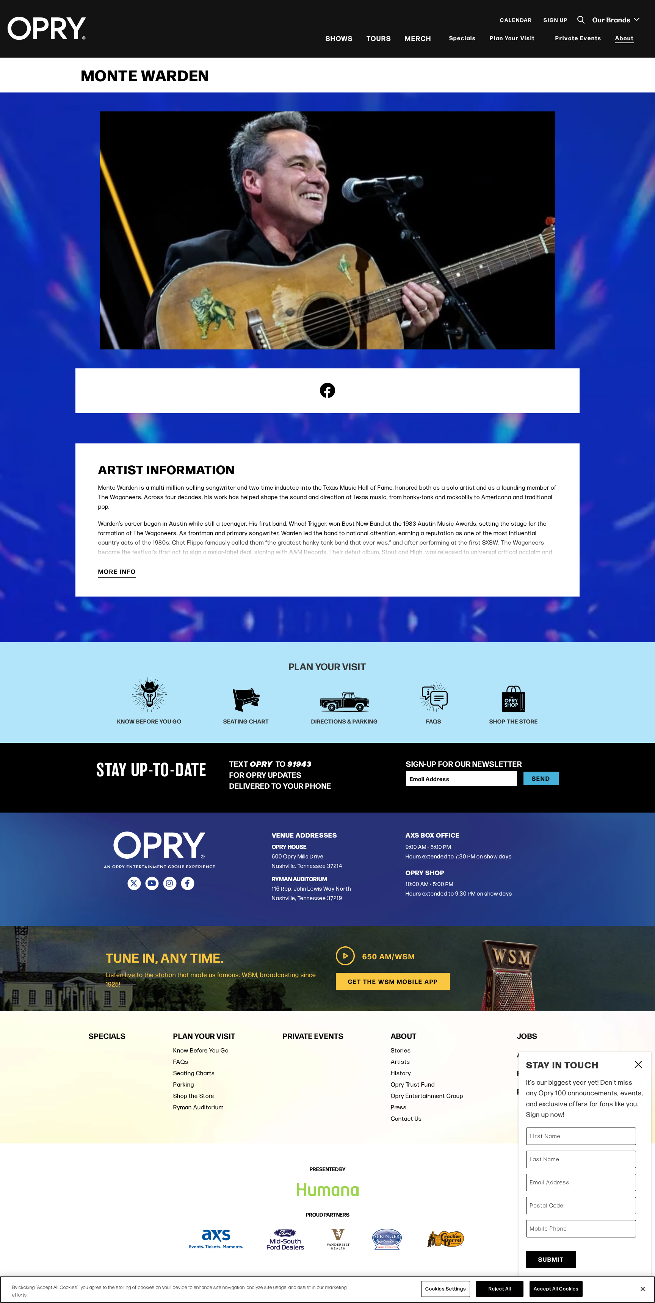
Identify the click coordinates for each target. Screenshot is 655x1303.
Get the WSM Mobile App (393, 981)
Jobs (527, 1035)
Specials (462, 38)
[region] (327, 1289)
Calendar (516, 19)
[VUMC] (338, 1239)
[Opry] (47, 28)
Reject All (500, 1289)
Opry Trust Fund (413, 1084)
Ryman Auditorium (198, 1107)
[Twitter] (134, 883)
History (401, 1073)
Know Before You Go (201, 1050)
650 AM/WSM (388, 956)
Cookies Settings (445, 1289)
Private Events (578, 38)
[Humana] (328, 1190)
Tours (379, 38)
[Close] (643, 1289)
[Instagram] (169, 883)
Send (541, 778)
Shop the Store (193, 1095)
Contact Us (406, 1118)
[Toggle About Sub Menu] (639, 38)
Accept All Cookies (556, 1289)
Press (399, 1107)
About (624, 38)
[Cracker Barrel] (446, 1239)
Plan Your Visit (512, 38)
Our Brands (612, 19)
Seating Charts (194, 1073)
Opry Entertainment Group (427, 1095)
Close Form (638, 1065)
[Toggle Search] (581, 20)
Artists (400, 1061)
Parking (183, 1084)
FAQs (180, 1061)
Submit (551, 1259)
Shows (339, 38)
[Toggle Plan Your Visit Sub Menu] (540, 38)
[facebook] (327, 390)
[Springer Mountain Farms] (387, 1239)
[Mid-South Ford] (285, 1239)
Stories (401, 1050)
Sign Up (556, 19)
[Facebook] (187, 883)
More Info (117, 572)
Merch (418, 38)
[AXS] (216, 1239)
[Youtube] (151, 883)
